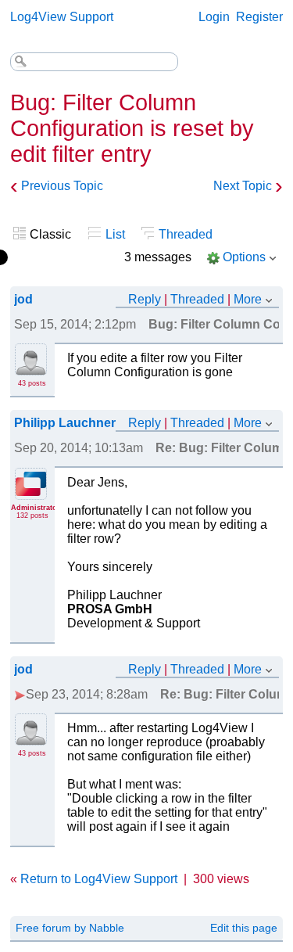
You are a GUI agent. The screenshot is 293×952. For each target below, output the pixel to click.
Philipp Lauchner (65, 422)
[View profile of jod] (31, 366)
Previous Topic (62, 185)
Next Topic (242, 185)
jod (23, 299)
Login (214, 16)
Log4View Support (61, 16)
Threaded (186, 234)
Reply (144, 299)
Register (259, 16)
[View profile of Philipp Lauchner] (31, 490)
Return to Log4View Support (98, 879)
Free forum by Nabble (70, 927)
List (115, 234)
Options (244, 257)
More (248, 299)
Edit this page (243, 927)
